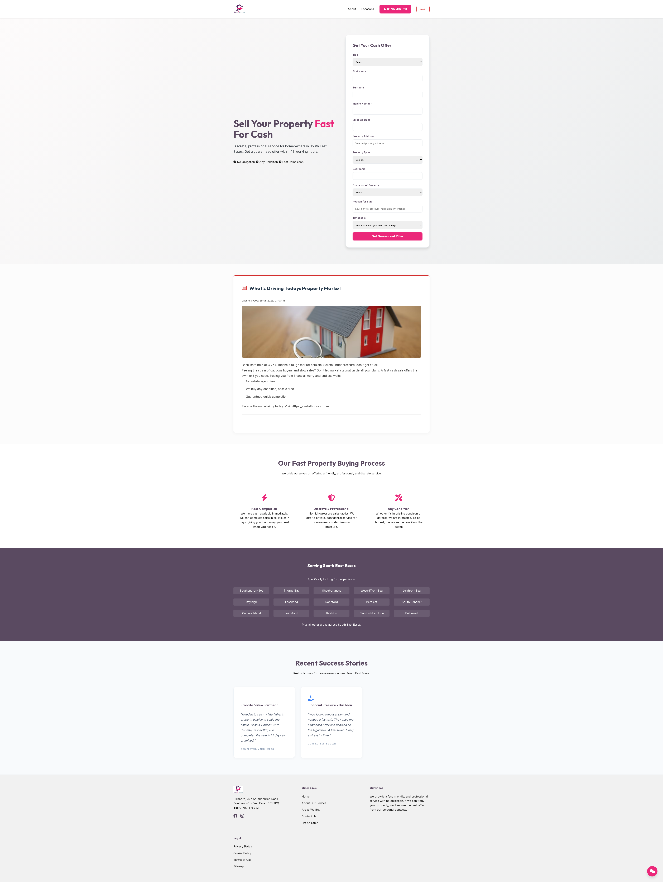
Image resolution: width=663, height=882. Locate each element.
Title (355, 54)
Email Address (361, 119)
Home (306, 796)
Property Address (363, 136)
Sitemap (238, 866)
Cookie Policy (242, 853)
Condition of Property (366, 185)
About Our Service (314, 803)
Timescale (359, 217)
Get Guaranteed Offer (387, 236)
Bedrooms (359, 168)
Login (423, 9)
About (352, 9)
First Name (359, 71)
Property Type (361, 152)
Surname (358, 87)
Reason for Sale (362, 201)
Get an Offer (310, 823)
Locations (367, 9)
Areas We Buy (311, 809)
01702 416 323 (396, 9)
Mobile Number (362, 103)
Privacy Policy (242, 846)
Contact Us (309, 816)
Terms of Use (242, 859)
